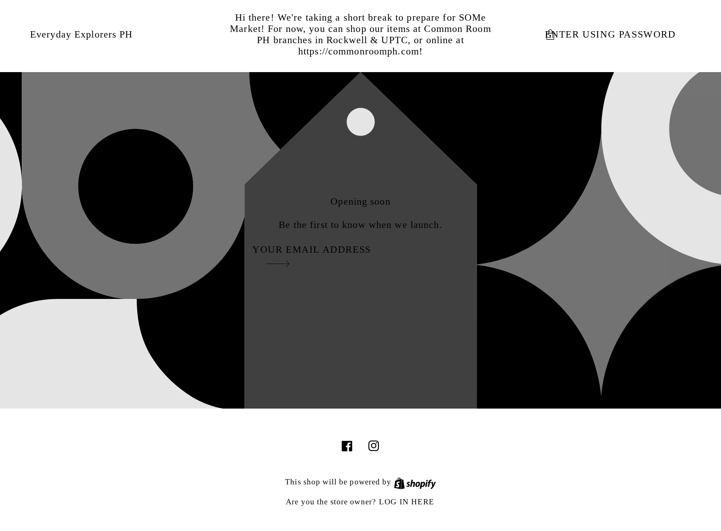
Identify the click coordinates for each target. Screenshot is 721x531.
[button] (617, 34)
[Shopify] (415, 481)
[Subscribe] (277, 264)
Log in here (406, 501)
